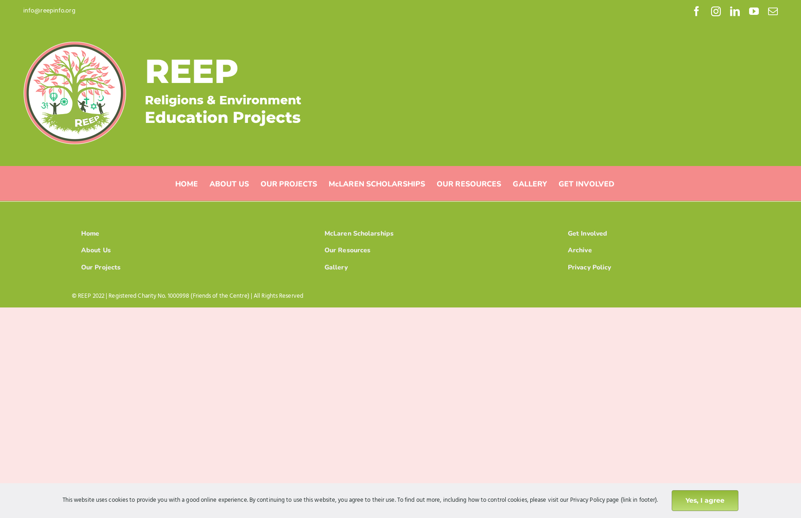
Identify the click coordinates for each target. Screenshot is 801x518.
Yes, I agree (705, 500)
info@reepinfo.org (49, 11)
